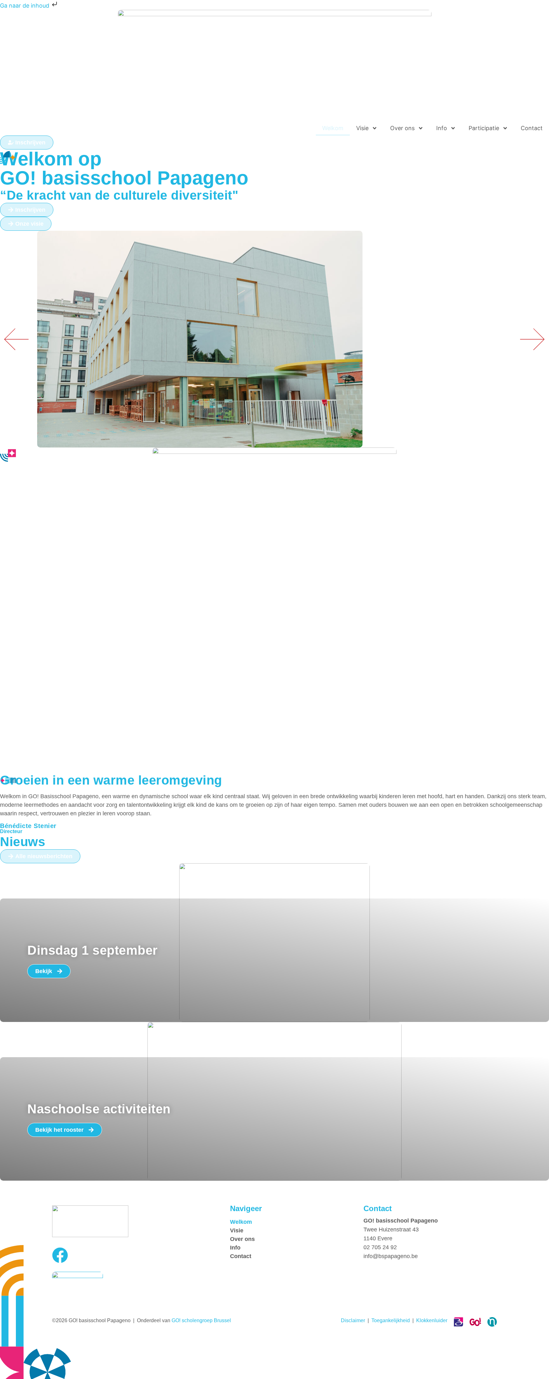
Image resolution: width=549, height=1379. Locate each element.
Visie (362, 128)
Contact (532, 128)
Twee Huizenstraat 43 (391, 1229)
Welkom (332, 128)
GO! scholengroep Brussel (201, 1320)
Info (441, 128)
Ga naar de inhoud (25, 5)
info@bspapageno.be (390, 1256)
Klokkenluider (431, 1320)
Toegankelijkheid (390, 1320)
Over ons (402, 128)
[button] (532, 339)
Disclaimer (353, 1320)
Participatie (484, 128)
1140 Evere (377, 1238)
